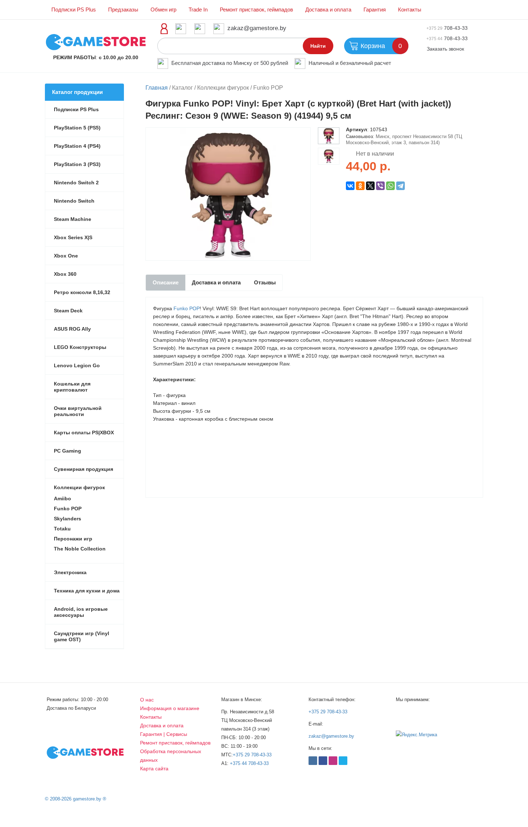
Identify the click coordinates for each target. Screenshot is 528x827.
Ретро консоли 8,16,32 (82, 292)
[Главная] (96, 41)
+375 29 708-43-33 (252, 754)
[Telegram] (400, 185)
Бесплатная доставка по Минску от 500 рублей (229, 63)
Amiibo (62, 498)
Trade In (198, 10)
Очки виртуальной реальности (78, 411)
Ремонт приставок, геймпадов (256, 10)
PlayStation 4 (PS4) (77, 146)
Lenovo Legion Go (77, 365)
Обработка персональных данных (170, 755)
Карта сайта (154, 768)
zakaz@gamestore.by (256, 28)
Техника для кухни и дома (87, 591)
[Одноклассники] (360, 185)
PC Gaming (67, 451)
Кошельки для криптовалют (72, 387)
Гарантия (374, 10)
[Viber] (380, 185)
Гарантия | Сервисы (163, 734)
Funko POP (186, 308)
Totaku (62, 528)
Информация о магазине (169, 708)
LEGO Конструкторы (80, 347)
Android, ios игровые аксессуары (81, 612)
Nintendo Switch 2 (76, 182)
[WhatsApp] (390, 185)
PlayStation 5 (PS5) (77, 128)
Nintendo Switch (74, 201)
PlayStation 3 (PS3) (77, 164)
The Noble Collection (80, 549)
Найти (318, 46)
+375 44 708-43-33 (249, 763)
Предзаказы (123, 10)
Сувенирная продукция (83, 469)
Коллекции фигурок (79, 487)
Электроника (70, 572)
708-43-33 (447, 28)
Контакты (409, 10)
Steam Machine (72, 219)
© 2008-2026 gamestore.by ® (75, 799)
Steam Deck (68, 310)
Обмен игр (163, 10)
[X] (370, 185)
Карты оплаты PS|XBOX (84, 432)
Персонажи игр (73, 539)
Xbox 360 (65, 274)
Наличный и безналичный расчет (350, 63)
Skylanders (67, 518)
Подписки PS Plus (73, 10)
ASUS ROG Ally (72, 329)
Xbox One (66, 256)
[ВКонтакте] (350, 185)
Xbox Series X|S (73, 237)
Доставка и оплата (328, 10)
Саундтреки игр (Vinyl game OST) (81, 636)
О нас (147, 700)
